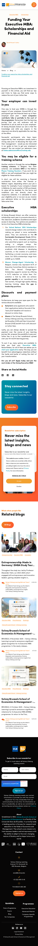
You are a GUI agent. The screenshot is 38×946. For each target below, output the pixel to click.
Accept (19, 481)
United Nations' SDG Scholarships (23, 227)
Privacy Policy (19, 934)
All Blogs (7, 525)
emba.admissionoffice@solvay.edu (17, 150)
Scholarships (24, 14)
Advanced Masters (28, 911)
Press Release (17, 620)
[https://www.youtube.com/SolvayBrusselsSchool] (21, 928)
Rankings (25, 620)
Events (9, 911)
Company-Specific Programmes (28, 915)
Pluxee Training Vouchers (11, 171)
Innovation (28, 555)
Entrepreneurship (7, 555)
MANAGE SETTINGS (19, 476)
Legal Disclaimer (19, 931)
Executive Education (28, 908)
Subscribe (11, 407)
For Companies (10, 917)
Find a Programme (9, 908)
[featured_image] (19, 542)
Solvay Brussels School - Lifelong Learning (14, 625)
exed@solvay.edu (19, 873)
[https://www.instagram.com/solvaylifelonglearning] (25, 928)
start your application (10, 350)
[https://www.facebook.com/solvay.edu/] (17, 928)
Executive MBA (14, 14)
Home (4, 70)
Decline (19, 486)
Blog (11, 70)
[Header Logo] (14, 5)
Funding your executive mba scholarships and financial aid (17, 75)
